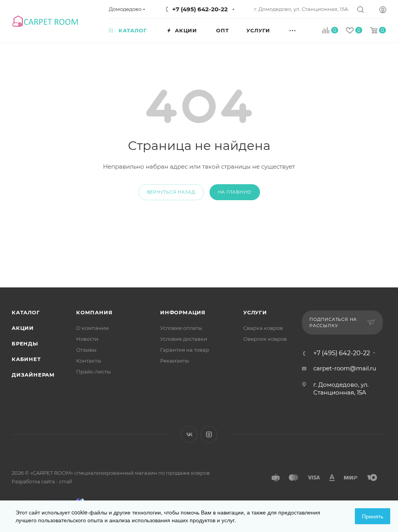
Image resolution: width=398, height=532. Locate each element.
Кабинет (26, 359)
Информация (183, 312)
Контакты (88, 361)
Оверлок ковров (265, 339)
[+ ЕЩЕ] (301, 30)
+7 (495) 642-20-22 (200, 9)
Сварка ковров (263, 328)
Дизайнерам (33, 375)
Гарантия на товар (184, 350)
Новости (87, 339)
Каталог (26, 312)
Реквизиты (174, 361)
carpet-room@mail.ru (344, 368)
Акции (23, 328)
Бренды (25, 343)
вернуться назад (171, 192)
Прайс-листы (93, 371)
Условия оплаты (181, 328)
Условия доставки (183, 339)
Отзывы (86, 350)
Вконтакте (189, 434)
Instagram (209, 434)
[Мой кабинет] (382, 11)
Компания (94, 312)
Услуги (255, 312)
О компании (92, 328)
